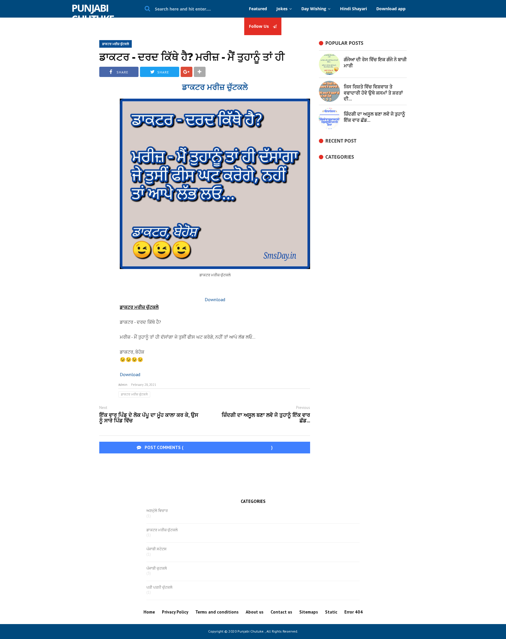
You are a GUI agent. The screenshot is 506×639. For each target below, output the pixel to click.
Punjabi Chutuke (92, 13)
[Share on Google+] (186, 72)
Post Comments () (208, 447)
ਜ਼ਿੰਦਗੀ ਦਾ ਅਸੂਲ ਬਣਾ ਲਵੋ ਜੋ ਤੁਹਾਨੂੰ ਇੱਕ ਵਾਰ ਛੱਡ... (266, 418)
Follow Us (259, 26)
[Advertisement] (253, 474)
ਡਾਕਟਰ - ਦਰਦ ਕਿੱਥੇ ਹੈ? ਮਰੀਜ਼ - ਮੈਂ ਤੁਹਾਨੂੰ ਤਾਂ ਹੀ (192, 56)
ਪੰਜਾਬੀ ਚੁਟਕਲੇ (156, 568)
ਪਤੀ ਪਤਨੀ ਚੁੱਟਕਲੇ (159, 587)
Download (215, 299)
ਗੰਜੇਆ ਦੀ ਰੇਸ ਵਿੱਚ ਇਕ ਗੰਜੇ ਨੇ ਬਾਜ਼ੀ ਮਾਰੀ (375, 62)
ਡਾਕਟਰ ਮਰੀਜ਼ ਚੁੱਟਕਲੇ (115, 44)
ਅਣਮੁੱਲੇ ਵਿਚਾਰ (157, 510)
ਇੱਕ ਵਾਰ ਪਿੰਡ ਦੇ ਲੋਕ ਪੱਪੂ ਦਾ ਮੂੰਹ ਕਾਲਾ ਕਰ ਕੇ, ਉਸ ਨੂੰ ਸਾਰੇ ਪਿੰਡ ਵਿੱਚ (148, 418)
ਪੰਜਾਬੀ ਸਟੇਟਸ (156, 549)
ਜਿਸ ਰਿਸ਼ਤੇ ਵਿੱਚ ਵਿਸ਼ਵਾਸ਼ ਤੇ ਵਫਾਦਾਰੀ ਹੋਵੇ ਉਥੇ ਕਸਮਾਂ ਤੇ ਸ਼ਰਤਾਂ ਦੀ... (373, 93)
